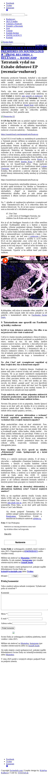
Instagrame (34, 643)
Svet (8, 28)
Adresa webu (6, 623)
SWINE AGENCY (14, 35)
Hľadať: (4, 576)
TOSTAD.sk (23, 773)
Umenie (9, 31)
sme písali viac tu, (14, 503)
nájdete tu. (37, 518)
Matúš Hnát (29, 105)
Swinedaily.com (16, 770)
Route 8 (40, 159)
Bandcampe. (11, 516)
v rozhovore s (34, 236)
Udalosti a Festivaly (14, 24)
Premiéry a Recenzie (14, 26)
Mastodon (25, 643)
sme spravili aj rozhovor (32, 96)
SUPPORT (41, 45)
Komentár (5, 593)
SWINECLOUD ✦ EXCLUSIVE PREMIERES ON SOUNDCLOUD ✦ (22, 51)
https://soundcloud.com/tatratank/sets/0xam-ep (19, 134)
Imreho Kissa (26, 162)
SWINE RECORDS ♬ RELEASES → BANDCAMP (19, 56)
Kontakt (9, 37)
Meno (4, 614)
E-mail (4, 618)
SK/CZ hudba (12, 21)
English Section (12, 33)
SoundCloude (33, 646)
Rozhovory (10, 19)
